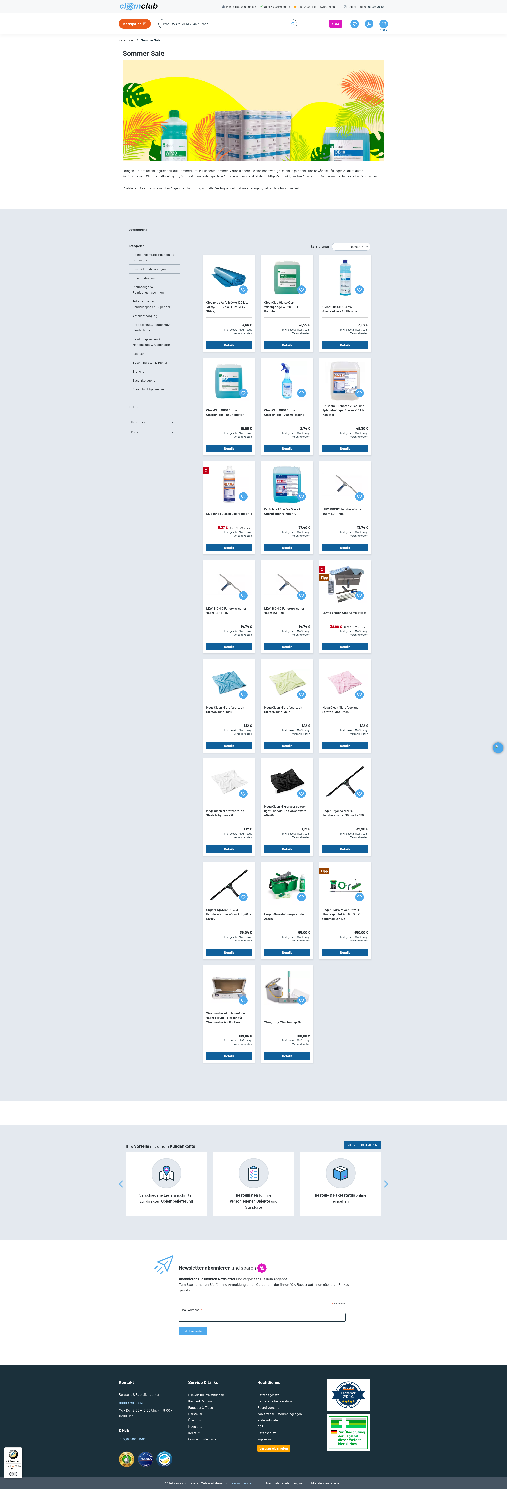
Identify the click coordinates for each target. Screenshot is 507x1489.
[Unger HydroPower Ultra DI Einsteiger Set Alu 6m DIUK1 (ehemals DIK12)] (345, 885)
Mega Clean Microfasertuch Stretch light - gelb (283, 709)
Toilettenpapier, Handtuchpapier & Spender (151, 304)
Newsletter (196, 1426)
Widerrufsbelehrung (271, 1420)
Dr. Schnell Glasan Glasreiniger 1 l (229, 513)
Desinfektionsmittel (146, 278)
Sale (335, 24)
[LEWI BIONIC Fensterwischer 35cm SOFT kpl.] (345, 484)
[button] (498, 748)
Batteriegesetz (268, 1395)
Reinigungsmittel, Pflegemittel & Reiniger (154, 257)
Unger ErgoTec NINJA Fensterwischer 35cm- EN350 (343, 813)
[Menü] (20, 1449)
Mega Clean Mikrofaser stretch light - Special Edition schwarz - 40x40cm (286, 810)
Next (386, 1184)
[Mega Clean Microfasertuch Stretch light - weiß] (229, 781)
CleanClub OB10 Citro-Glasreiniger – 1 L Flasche (339, 309)
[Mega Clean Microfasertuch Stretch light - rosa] (345, 682)
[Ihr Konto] (369, 24)
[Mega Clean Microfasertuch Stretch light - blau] (229, 682)
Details (229, 345)
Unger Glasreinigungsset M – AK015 (284, 916)
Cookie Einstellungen (203, 1439)
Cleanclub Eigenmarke (148, 389)
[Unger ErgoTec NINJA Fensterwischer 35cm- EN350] (345, 781)
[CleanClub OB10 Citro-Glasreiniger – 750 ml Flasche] (287, 381)
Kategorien (136, 246)
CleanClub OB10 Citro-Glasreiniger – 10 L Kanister (225, 412)
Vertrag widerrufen (273, 1448)
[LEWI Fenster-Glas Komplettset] (345, 583)
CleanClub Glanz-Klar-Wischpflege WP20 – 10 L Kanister (281, 306)
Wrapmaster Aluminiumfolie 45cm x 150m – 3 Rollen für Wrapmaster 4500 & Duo (225, 1017)
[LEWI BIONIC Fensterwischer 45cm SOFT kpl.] (287, 583)
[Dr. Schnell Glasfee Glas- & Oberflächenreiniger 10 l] (287, 484)
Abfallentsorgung (145, 316)
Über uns (194, 1420)
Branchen (139, 371)
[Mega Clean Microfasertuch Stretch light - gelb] (287, 682)
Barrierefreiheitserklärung (276, 1401)
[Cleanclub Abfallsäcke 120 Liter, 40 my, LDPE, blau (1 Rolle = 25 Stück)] (229, 277)
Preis (134, 432)
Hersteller (138, 422)
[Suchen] (292, 23)
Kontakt (194, 1433)
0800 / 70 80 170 (378, 6)
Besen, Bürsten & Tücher (150, 362)
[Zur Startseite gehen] (138, 6)
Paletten (139, 353)
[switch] (13, 1474)
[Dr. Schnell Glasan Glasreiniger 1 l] (229, 484)
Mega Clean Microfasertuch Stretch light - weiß (225, 813)
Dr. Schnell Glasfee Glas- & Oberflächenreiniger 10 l (282, 511)
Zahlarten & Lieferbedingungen (279, 1414)
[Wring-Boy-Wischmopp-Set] (287, 988)
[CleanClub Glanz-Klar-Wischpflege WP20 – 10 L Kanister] (287, 277)
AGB (260, 1426)
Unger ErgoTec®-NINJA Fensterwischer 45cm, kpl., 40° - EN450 (228, 914)
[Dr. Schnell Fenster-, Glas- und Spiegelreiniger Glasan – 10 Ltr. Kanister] (345, 381)
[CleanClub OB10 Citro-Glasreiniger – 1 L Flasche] (345, 277)
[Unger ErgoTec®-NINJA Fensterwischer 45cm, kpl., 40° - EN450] (229, 885)
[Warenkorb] (383, 23)
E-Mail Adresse (190, 1310)
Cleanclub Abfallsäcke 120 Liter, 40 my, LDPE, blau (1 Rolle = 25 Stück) (228, 306)
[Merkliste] (243, 289)
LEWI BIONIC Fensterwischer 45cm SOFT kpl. (284, 610)
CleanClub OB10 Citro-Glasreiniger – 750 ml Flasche (284, 412)
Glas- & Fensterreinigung (150, 269)
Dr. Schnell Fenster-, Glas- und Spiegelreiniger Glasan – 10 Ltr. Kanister (343, 410)
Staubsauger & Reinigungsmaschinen (148, 289)
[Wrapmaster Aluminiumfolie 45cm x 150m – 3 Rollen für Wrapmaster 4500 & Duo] (229, 988)
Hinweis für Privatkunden (206, 1395)
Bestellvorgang (268, 1407)
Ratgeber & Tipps (200, 1407)
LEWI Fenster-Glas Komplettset (344, 612)
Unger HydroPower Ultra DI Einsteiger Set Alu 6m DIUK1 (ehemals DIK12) (341, 914)
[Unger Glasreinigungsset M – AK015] (287, 885)
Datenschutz (266, 1433)
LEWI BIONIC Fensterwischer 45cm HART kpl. (226, 610)
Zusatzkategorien (145, 380)
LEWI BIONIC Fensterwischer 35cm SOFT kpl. (342, 511)
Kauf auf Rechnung (201, 1401)
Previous (121, 1184)
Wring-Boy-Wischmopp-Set (283, 1022)
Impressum (265, 1439)
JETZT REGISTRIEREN (362, 1145)
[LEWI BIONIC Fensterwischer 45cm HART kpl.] (229, 583)
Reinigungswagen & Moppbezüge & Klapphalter (151, 341)
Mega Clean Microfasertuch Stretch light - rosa (341, 709)
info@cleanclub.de (132, 1439)
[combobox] (223, 23)
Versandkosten (242, 1483)
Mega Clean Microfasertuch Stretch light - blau (225, 709)
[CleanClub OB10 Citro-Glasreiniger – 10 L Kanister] (229, 381)
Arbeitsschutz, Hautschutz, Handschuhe (151, 327)
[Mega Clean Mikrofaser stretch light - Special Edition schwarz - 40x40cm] (287, 781)
